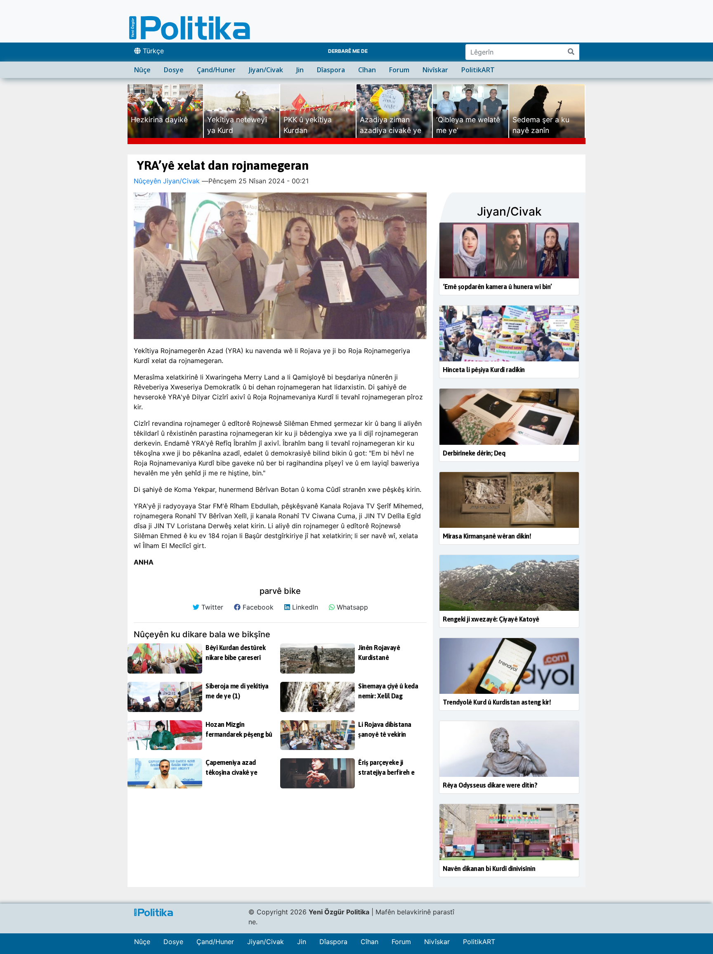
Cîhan (367, 69)
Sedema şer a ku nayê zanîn (540, 125)
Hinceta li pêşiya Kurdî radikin (484, 369)
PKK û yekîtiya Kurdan (307, 125)
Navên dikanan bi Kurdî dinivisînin (489, 868)
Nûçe (142, 69)
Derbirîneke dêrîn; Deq (474, 453)
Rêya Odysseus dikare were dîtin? (490, 785)
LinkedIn (304, 607)
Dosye (174, 69)
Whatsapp (351, 607)
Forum (399, 69)
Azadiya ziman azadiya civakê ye (390, 125)
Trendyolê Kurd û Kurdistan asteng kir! (497, 702)
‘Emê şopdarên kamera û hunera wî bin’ (497, 286)
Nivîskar (435, 69)
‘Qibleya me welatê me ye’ (468, 125)
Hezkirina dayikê (159, 119)
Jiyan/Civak (266, 69)
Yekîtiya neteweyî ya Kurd (237, 125)
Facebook (257, 607)
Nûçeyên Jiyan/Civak (167, 181)
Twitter (211, 607)
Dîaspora (331, 69)
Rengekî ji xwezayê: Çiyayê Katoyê (491, 619)
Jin (300, 69)
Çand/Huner (216, 69)
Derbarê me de (348, 51)
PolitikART (478, 69)
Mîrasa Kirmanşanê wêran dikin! (487, 536)
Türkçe (152, 51)
